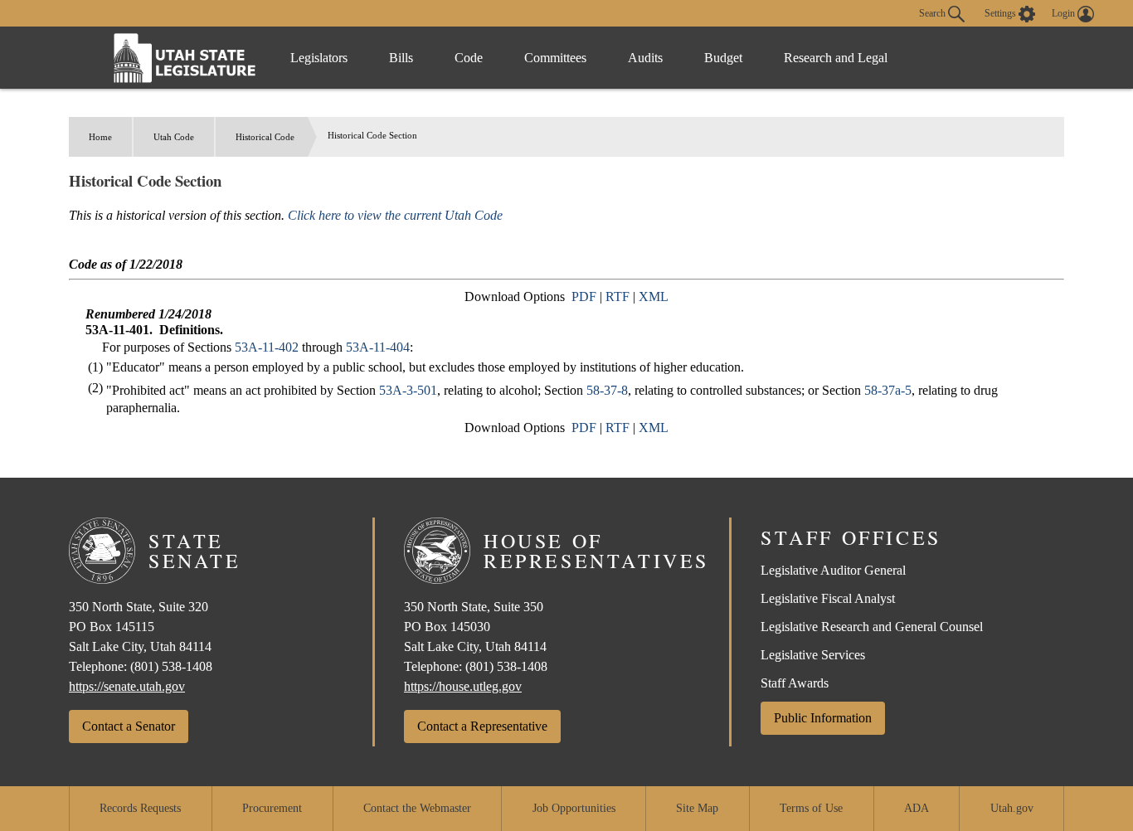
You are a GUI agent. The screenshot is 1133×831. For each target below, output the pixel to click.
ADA (916, 808)
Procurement (272, 808)
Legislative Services (813, 655)
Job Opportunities (573, 808)
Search (933, 12)
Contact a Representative (482, 726)
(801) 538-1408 (171, 666)
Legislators (319, 58)
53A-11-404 (378, 347)
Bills (401, 58)
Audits (645, 58)
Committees (555, 58)
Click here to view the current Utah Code (395, 215)
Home (100, 137)
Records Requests (140, 808)
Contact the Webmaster (417, 808)
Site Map (697, 808)
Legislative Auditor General (833, 570)
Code (469, 58)
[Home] (185, 58)
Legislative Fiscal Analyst (828, 598)
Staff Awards (795, 683)
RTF (617, 296)
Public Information (823, 718)
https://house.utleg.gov (463, 686)
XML (654, 296)
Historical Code (265, 137)
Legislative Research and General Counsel (872, 627)
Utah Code (173, 137)
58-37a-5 (888, 390)
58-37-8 (607, 390)
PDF (583, 296)
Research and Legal (835, 58)
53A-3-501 (408, 390)
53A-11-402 (267, 347)
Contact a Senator (128, 726)
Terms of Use (811, 808)
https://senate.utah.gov (127, 686)
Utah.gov (1011, 808)
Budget (723, 58)
